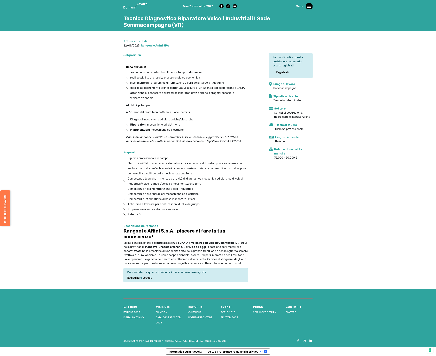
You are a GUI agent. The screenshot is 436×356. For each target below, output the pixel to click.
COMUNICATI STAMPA (264, 312)
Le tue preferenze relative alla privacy (233, 351)
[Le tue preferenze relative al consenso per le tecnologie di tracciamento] (430, 350)
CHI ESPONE (194, 312)
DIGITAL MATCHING (133, 317)
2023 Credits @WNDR (215, 341)
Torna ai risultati (136, 41)
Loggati (147, 277)
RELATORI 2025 (229, 317)
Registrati (133, 277)
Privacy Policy (182, 341)
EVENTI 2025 (228, 312)
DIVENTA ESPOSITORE (200, 317)
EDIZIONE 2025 (131, 312)
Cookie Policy (196, 341)
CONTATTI (291, 312)
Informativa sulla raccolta (185, 351)
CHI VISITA (161, 312)
